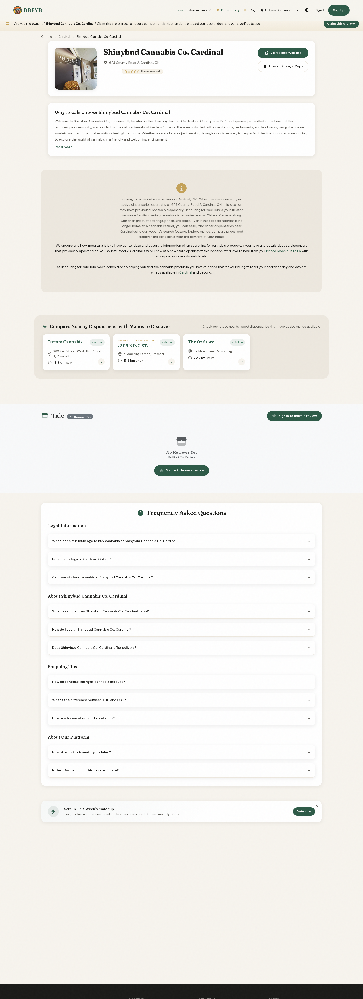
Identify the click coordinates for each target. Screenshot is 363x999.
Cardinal (64, 37)
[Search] (253, 10)
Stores (178, 10)
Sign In (321, 10)
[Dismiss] (317, 806)
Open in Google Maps (286, 66)
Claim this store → (341, 23)
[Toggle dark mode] (307, 10)
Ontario (46, 37)
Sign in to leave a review (298, 416)
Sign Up (339, 10)
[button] (63, 147)
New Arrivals (197, 10)
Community (230, 10)
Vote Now (304, 811)
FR (296, 10)
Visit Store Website (286, 53)
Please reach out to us (283, 251)
